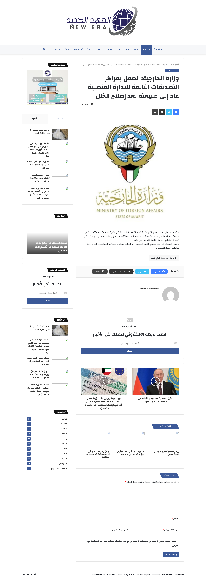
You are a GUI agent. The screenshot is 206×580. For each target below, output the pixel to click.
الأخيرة (35, 119)
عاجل (176, 70)
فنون (67, 49)
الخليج (136, 49)
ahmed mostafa (149, 288)
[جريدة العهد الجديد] (103, 22)
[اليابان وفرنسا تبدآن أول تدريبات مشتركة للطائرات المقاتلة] (95, 440)
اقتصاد (99, 49)
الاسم (175, 518)
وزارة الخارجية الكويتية (163, 258)
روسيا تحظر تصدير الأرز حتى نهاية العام (166, 453)
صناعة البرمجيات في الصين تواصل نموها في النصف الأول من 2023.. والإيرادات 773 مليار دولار (38, 149)
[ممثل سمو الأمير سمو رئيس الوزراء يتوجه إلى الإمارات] (130, 440)
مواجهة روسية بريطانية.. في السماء (49, 248)
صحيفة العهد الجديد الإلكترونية (137, 574)
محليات (146, 49)
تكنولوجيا (78, 49)
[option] (47, 237)
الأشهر (60, 119)
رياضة (89, 49)
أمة (128, 49)
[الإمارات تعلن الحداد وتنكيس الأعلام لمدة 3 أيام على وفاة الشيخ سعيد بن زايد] (60, 192)
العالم (109, 49)
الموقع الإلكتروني (119, 530)
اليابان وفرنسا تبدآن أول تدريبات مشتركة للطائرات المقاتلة (98, 454)
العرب (119, 49)
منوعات (56, 49)
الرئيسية (158, 49)
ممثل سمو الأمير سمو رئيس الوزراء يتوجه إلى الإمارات (131, 453)
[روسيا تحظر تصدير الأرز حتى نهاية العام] (164, 440)
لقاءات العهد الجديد (58, 468)
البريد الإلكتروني (171, 530)
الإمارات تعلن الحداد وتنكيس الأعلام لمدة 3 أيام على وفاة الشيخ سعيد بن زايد (38, 193)
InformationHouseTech (112, 574)
